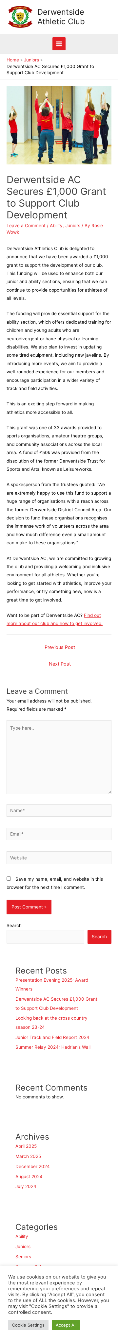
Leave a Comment (26, 225)
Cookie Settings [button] (28, 1325)
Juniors (72, 225)
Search (14, 925)
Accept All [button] (66, 1325)
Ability (56, 225)
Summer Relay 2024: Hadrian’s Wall (53, 1047)
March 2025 (28, 1156)
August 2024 (29, 1176)
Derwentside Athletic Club (61, 16)
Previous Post (60, 647)
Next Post (60, 664)
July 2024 (25, 1186)
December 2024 (32, 1166)
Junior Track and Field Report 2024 (52, 1037)
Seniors (23, 1256)
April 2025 (26, 1146)
